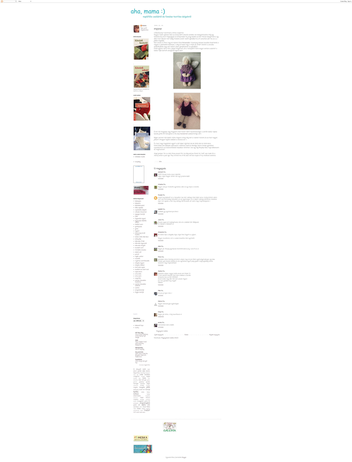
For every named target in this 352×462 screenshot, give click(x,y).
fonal (140, 380)
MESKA (148, 398)
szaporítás (138, 278)
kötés (135, 391)
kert (144, 390)
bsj (144, 373)
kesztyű (147, 390)
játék (148, 387)
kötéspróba (138, 239)
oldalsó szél (138, 252)
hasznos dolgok (145, 383)
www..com (138, 166)
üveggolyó (148, 408)
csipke (148, 376)
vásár (141, 410)
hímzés (142, 385)
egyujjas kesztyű (140, 214)
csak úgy (135, 374)
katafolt (160, 209)
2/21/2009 (160, 327)
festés (144, 378)
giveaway (141, 382)
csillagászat (136, 376)
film (149, 378)
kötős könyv (145, 392)
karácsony (136, 390)
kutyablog (137, 162)
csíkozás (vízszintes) (141, 212)
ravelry (137, 328)
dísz (140, 378)
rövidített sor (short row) (142, 270)
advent (135, 371)
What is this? (139, 182)
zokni (144, 412)
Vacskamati (184, 134)
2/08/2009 (161, 317)
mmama (160, 184)
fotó (143, 380)
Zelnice (160, 301)
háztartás (135, 385)
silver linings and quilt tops (141, 362)
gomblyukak (138, 227)
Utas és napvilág (139, 349)
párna (145, 401)
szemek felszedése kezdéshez (140, 281)
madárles (147, 396)
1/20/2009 (160, 179)
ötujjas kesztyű (139, 292)
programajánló (145, 403)
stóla (148, 405)
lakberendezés (137, 396)
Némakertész (139, 348)
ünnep (143, 409)
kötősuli (136, 394)
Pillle (159, 291)
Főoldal (186, 335)
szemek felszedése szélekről (140, 285)
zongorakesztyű (139, 290)
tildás (134, 408)
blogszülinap (136, 373)
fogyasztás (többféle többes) (140, 221)
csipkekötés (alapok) (140, 210)
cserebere (147, 375)
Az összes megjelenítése (144, 365)
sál (139, 405)
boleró (141, 373)
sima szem (138, 276)
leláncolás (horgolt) (140, 246)
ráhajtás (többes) (140, 265)
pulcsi (135, 405)
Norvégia (142, 399)
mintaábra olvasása (140, 250)
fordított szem (139, 224)
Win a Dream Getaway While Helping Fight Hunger (141, 335)
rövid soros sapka (140, 267)
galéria (148, 380)
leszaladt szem (139, 248)
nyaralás (148, 399)
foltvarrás (135, 380)
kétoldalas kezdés (140, 157)
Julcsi (159, 220)
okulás (134, 401)
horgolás (135, 387)
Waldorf (147, 410)
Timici (159, 257)
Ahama (160, 271)
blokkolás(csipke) (139, 206)
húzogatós (142, 387)
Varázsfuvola (136, 410)
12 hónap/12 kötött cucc (141, 369)
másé (141, 398)
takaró (144, 407)
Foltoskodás (186, 43)
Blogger (184, 457)
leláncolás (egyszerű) (141, 243)
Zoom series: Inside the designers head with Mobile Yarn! (141, 355)
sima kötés (138, 274)
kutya (148, 394)
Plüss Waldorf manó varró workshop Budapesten (141, 343)
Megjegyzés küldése (162, 331)
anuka (160, 323)
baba (160, 161)
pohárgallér (135, 403)
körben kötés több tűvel (141, 237)
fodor (136, 216)
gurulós (148, 382)
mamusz (135, 397)
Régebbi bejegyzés (214, 335)
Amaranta (161, 232)
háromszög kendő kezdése (140, 234)
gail (145, 380)
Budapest (147, 373)
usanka (137, 288)
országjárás (140, 401)
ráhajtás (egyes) (139, 263)
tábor (141, 407)
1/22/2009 (160, 306)
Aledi (136, 340)
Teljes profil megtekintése (144, 29)
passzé (137, 254)
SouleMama (138, 360)
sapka (143, 405)
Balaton (148, 371)
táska (148, 407)
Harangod (135, 383)
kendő (140, 390)
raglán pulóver (139, 256)
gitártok (135, 382)
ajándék (140, 371)
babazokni (138, 203)
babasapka (138, 201)
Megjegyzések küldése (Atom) (169, 338)
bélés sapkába (139, 208)
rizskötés (137, 259)
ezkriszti (160, 172)
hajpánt (137, 231)
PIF (149, 401)
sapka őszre (138, 272)
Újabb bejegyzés (159, 335)
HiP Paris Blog (139, 333)
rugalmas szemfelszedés (142, 261)
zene (141, 412)
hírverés (148, 385)
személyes (136, 407)
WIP (134, 412)
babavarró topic (139, 325)
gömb (136, 229)
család (141, 375)
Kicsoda (160, 195)
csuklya (135, 378)
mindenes (135, 399)
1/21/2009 (160, 296)
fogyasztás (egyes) (140, 219)
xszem (138, 412)
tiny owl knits (139, 352)
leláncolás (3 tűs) (140, 241)
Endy (159, 312)
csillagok (143, 376)
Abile (159, 246)
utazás (139, 409)
